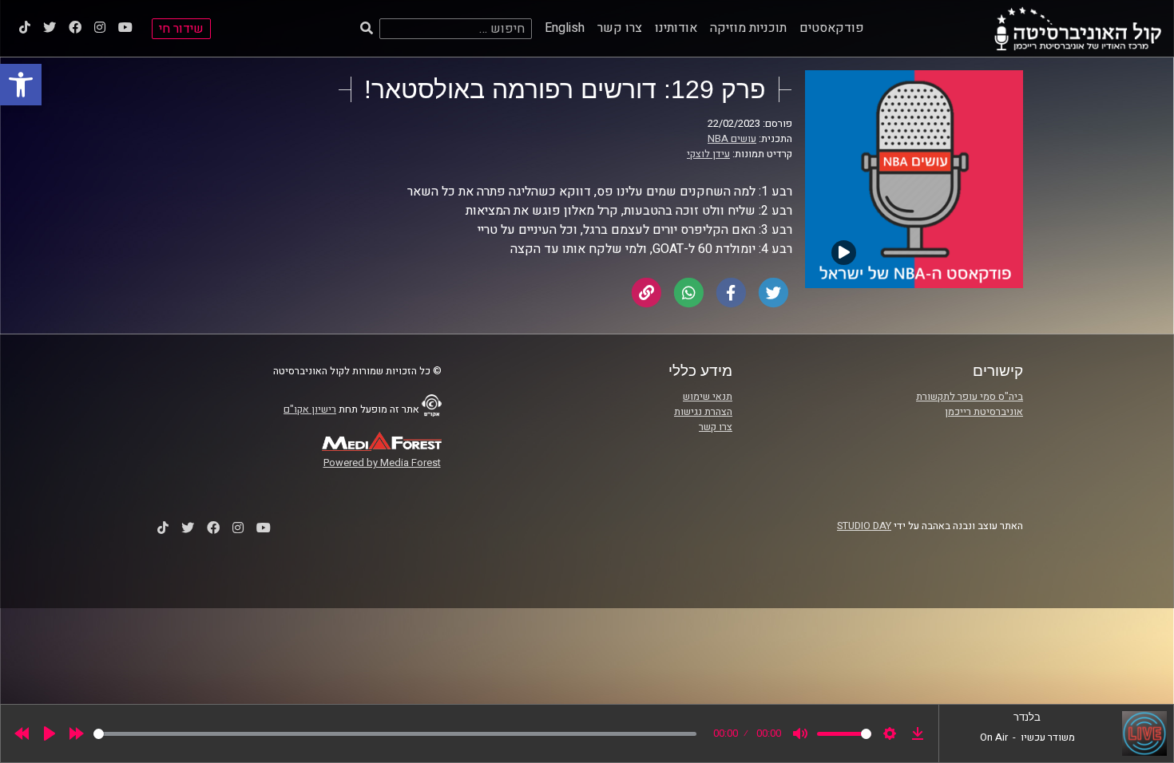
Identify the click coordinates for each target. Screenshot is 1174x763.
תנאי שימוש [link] (707, 396)
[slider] (394, 733)
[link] (21, 84)
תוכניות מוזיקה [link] (748, 28)
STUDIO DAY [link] (864, 526)
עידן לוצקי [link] (708, 154)
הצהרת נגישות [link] (703, 412)
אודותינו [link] (676, 28)
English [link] (565, 28)
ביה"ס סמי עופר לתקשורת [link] (969, 396)
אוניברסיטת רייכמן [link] (984, 412)
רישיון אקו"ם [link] (310, 409)
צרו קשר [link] (619, 28)
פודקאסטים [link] (831, 28)
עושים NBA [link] (732, 139)
